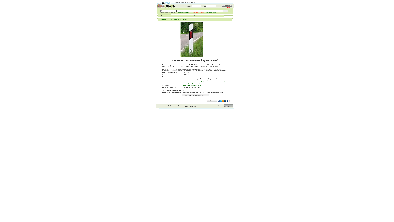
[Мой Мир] (225, 100)
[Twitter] (221, 100)
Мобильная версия (185, 2)
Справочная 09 (163, 19)
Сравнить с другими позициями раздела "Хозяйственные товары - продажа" (205, 81)
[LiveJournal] (227, 100)
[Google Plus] (229, 100)
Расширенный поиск (199, 15)
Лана (184, 77)
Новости (193, 2)
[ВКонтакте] (219, 100)
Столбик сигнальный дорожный (178, 19)
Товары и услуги (178, 15)
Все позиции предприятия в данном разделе (196, 83)
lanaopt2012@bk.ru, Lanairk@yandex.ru (194, 85)
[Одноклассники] (223, 100)
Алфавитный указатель (183, 12)
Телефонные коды (216, 15)
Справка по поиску (211, 12)
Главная (177, 2)
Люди (188, 15)
